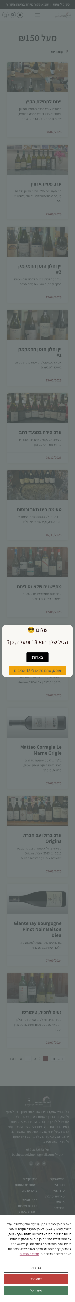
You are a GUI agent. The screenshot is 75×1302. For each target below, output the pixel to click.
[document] (37, 651)
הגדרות (36, 1268)
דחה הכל (36, 1279)
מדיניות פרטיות (29, 1254)
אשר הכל (36, 1290)
